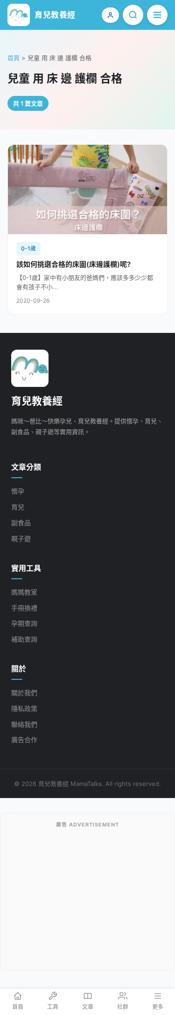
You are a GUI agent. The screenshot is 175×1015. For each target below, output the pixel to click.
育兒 (17, 507)
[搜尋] (133, 15)
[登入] (110, 15)
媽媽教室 (24, 592)
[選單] (157, 15)
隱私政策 (24, 708)
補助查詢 (24, 639)
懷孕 (17, 491)
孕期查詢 (24, 623)
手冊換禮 (24, 608)
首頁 (13, 57)
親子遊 (21, 538)
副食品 (21, 523)
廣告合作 (24, 740)
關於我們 (24, 693)
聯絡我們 (24, 724)
